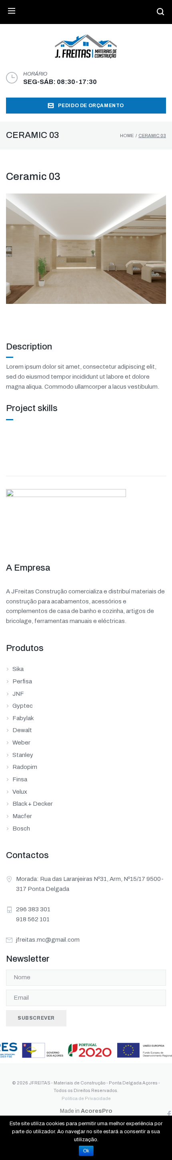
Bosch (21, 828)
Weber (21, 742)
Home (127, 135)
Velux (19, 792)
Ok (86, 1151)
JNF (18, 694)
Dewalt (22, 730)
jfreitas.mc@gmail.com (48, 939)
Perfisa (22, 681)
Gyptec (22, 706)
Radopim (24, 767)
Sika (18, 669)
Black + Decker (32, 804)
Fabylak (23, 718)
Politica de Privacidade (86, 1098)
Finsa (19, 779)
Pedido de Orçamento (91, 105)
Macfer (22, 816)
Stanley (22, 755)
